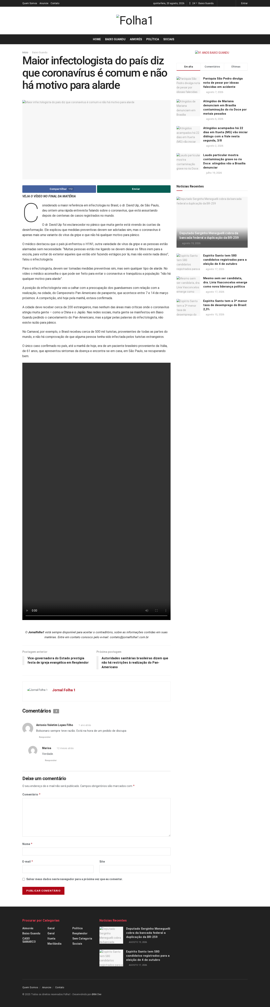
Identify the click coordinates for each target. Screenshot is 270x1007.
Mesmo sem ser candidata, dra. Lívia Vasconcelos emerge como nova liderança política (225, 282)
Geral (51, 928)
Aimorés (136, 39)
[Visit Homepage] (135, 20)
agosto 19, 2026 (190, 243)
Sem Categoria (82, 938)
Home (97, 39)
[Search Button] (246, 39)
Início (25, 52)
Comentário (31, 794)
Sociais (168, 39)
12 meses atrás (65, 748)
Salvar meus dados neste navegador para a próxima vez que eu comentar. (74, 879)
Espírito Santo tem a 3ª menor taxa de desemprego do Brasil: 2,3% (225, 305)
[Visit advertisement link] (212, 52)
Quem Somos (29, 3)
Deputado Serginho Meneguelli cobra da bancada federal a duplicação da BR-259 (148, 933)
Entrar (244, 3)
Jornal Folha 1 (64, 690)
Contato (55, 3)
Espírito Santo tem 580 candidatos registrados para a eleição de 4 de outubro (225, 260)
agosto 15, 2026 (214, 314)
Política (152, 39)
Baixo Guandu (115, 39)
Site (102, 861)
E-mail (27, 861)
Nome (27, 844)
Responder (45, 737)
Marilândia (54, 943)
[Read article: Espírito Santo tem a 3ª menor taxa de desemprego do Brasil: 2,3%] (188, 307)
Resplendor (80, 933)
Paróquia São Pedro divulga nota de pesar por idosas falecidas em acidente (223, 83)
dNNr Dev (96, 994)
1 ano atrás (85, 725)
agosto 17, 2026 (214, 269)
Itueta (51, 938)
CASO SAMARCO (29, 940)
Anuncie (44, 3)
